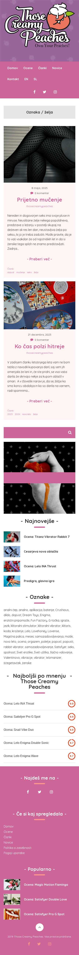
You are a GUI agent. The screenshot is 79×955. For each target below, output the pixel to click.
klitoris (66, 626)
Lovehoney (39, 631)
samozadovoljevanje (39, 647)
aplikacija (35, 610)
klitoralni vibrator (49, 626)
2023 (10, 414)
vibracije (27, 657)
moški (69, 636)
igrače (65, 620)
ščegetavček (12, 663)
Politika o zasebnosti (17, 848)
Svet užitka (41, 652)
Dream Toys (31, 615)
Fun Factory (39, 620)
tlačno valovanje (61, 652)
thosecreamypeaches (39, 206)
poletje (46, 641)
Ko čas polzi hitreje (39, 346)
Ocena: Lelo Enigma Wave (21, 755)
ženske (26, 663)
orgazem (34, 641)
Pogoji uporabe (14, 853)
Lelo (27, 631)
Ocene (8, 832)
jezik (7, 626)
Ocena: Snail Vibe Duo (19, 729)
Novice (57, 68)
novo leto (26, 414)
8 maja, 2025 (40, 188)
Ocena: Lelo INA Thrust (19, 703)
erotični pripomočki (16, 620)
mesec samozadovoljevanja (44, 636)
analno (23, 610)
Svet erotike (25, 652)
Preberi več (39, 259)
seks (29, 272)
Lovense (53, 631)
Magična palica (14, 636)
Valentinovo (12, 657)
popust (57, 641)
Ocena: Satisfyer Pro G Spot (22, 716)
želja (36, 272)
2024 (17, 414)
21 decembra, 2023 (39, 334)
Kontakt (13, 79)
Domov (8, 826)
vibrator (39, 657)
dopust (10, 272)
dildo (7, 615)
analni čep (10, 610)
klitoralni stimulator (24, 626)
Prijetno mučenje (39, 199)
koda (7, 631)
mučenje (20, 272)
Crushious (62, 610)
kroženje (18, 631)
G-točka (54, 620)
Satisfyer (60, 647)
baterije (49, 610)
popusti (68, 641)
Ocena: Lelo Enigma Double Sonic (26, 742)
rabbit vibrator (14, 647)
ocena (22, 641)
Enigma (45, 615)
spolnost (9, 652)
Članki (42, 68)
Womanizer (53, 657)
